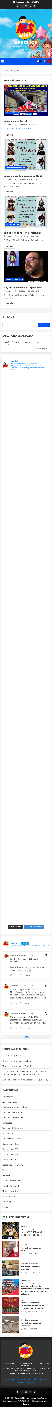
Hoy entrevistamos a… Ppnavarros (23, 287)
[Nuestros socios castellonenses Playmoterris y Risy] (26, 799)
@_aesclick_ (23, 955)
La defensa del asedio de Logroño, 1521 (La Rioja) (25, 1079)
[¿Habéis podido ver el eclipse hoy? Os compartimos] (26, 579)
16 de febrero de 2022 (25, 180)
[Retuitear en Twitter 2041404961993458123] (16, 1028)
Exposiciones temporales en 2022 (23, 176)
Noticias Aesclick (12, 113)
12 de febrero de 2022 (25, 291)
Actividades (7, 1096)
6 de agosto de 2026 (31, 1235)
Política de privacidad (26, 1379)
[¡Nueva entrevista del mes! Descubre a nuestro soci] (26, 717)
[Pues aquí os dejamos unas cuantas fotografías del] (26, 524)
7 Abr (31, 1014)
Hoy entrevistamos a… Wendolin (17, 1066)
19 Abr (32, 955)
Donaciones (7, 1133)
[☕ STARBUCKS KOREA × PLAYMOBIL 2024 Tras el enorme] (26, 772)
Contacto (30, 1382)
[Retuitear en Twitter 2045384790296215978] (16, 1003)
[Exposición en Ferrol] (26, 100)
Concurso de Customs (12, 1112)
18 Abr (32, 986)
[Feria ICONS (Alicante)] (10, 1230)
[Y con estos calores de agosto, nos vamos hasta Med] (26, 634)
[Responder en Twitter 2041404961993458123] (11, 1028)
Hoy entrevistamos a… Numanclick (31, 1324)
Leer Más (9, 135)
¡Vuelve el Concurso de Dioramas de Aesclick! (24, 342)
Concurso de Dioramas (12, 1117)
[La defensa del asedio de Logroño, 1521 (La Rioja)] (10, 1305)
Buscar (8, 317)
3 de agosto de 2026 (31, 1254)
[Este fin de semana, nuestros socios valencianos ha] (26, 827)
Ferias (5, 1170)
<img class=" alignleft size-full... (18, 128)
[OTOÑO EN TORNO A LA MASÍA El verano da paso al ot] (26, 497)
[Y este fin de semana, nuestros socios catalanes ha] (26, 909)
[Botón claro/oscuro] (39, 61)
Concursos (7, 1123)
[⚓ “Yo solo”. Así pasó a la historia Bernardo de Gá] (26, 744)
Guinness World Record (13, 1180)
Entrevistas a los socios (14, 279)
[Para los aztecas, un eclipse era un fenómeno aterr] (26, 607)
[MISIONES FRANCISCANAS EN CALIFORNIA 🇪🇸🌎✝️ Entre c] (26, 387)
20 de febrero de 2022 (25, 125)
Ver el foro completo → (42, 348)
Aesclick (26, 42)
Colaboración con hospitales (15, 1107)
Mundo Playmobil (10, 1186)
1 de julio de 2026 (29, 1273)
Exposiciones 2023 (10, 1144)
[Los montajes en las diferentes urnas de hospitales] (26, 414)
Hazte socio (49, 61)
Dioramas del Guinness (12, 1128)
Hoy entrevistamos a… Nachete (16, 1061)
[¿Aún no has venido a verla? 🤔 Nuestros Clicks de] (26, 882)
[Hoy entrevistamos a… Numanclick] (10, 1324)
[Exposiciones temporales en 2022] (26, 155)
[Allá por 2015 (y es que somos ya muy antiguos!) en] (26, 854)
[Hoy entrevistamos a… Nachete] (10, 1249)
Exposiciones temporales (15, 168)
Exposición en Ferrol (15, 121)
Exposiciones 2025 (10, 1154)
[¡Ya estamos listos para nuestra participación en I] (26, 662)
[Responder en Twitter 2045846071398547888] (11, 975)
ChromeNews (37, 1401)
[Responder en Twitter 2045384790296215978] (11, 1003)
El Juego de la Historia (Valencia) (22, 233)
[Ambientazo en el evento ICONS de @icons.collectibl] (26, 552)
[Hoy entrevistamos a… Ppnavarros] (26, 266)
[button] (2, 61)
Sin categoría (8, 1201)
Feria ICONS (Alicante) (12, 1055)
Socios (5, 1207)
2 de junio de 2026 (30, 1312)
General (6, 1175)
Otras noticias (8, 1196)
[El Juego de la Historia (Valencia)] (26, 212)
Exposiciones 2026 (10, 1159)
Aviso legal (10, 1379)
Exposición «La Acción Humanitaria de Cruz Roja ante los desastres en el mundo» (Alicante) (24, 1073)
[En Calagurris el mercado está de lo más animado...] (26, 442)
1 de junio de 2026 (30, 1329)
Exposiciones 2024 (10, 1149)
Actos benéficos (9, 1102)
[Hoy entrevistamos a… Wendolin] (10, 1268)
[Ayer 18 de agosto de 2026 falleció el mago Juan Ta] (26, 469)
